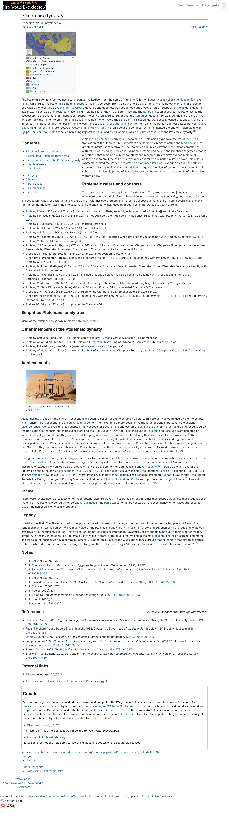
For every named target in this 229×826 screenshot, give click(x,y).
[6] (159, 465)
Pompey (42, 127)
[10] (196, 543)
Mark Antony (98, 127)
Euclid (163, 470)
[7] (186, 478)
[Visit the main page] (24, 5)
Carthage (34, 84)
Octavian (77, 127)
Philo (155, 163)
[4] (188, 434)
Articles (56, 5)
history (139, 171)
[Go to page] (224, 5)
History (109, 544)
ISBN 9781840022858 (161, 582)
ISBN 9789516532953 (67, 645)
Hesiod (120, 479)
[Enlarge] (73, 57)
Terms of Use (150, 796)
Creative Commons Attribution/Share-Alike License (66, 796)
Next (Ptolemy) (199, 26)
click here (130, 714)
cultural (81, 422)
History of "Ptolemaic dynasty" (46, 737)
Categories (28, 756)
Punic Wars (111, 502)
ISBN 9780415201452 (139, 636)
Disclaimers (23, 787)
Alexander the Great (69, 107)
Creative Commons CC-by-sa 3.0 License (108, 706)
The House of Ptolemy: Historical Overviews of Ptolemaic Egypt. (67, 681)
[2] (139, 166)
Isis (129, 451)
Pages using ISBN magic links (44, 771)
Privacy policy (23, 779)
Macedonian (187, 99)
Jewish (39, 462)
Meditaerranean (31, 426)
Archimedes (34, 474)
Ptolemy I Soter (35, 211)
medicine (187, 143)
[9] (64, 526)
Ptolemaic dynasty (39, 725)
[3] (101, 175)
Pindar (135, 479)
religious (152, 430)
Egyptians (149, 111)
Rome (33, 88)
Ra (35, 447)
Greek (117, 151)
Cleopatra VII (115, 123)
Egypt (80, 103)
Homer (110, 479)
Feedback (86, 5)
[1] (194, 131)
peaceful (159, 535)
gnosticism (111, 167)
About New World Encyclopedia (23, 783)
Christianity (149, 466)
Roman (139, 115)
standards (29, 706)
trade (30, 539)
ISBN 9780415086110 (120, 595)
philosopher (143, 163)
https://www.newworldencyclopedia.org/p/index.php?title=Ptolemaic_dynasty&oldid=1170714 (100, 752)
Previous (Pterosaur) (32, 26)
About (70, 5)
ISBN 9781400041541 (122, 649)
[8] (155, 482)
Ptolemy (152, 103)
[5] (181, 450)
